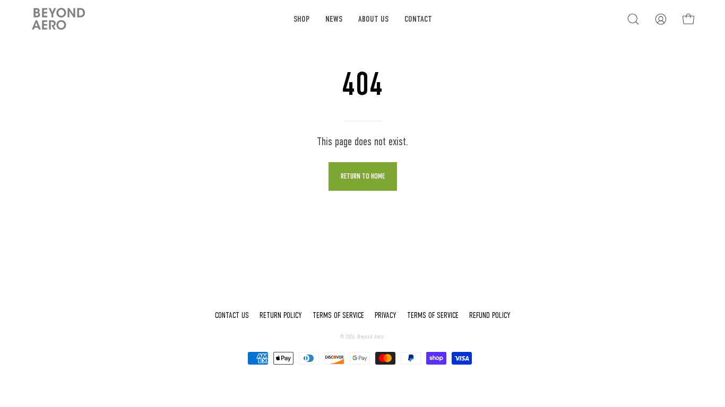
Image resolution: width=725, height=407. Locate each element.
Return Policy (281, 315)
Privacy (385, 315)
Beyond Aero (370, 336)
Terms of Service (338, 315)
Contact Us (232, 315)
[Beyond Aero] (58, 19)
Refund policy (490, 315)
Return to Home (363, 176)
